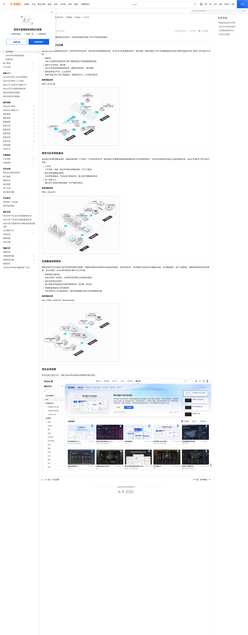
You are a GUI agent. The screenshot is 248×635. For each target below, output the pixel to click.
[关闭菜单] (4, 4)
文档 (215, 4)
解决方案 (41, 4)
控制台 (226, 4)
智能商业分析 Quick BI (55, 17)
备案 (220, 4)
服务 (76, 4)
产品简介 (77, 17)
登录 (242, 4)
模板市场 (55, 375)
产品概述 (69, 17)
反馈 (130, 492)
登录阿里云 (38, 42)
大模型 (26, 4)
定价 (56, 4)
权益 (49, 4)
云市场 (63, 4)
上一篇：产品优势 (52, 479)
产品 (33, 4)
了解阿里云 (85, 4)
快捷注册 (16, 42)
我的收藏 (205, 31)
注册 (233, 4)
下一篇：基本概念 (200, 479)
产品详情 (192, 31)
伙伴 (70, 4)
